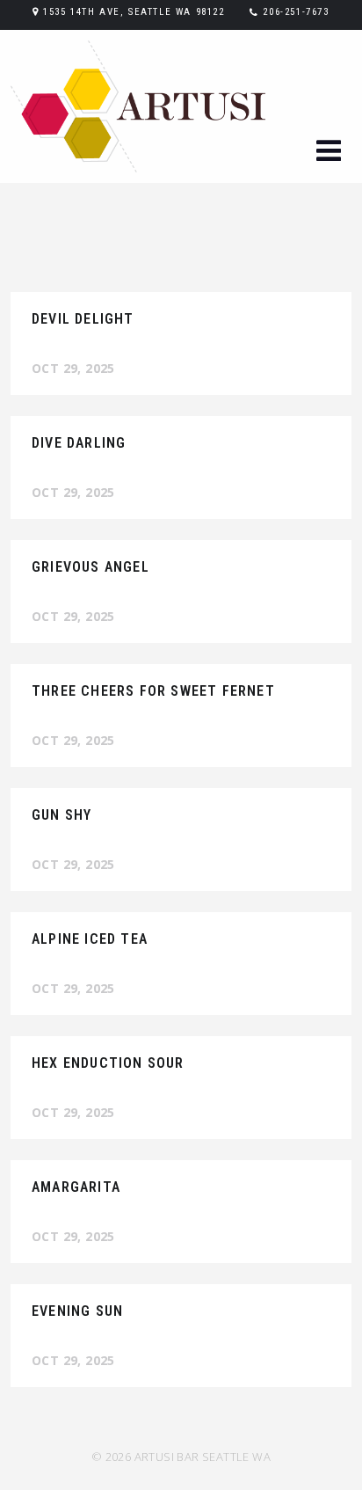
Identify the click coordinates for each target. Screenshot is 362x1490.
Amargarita (76, 1187)
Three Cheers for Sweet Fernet (153, 691)
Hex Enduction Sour (108, 1063)
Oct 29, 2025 (73, 368)
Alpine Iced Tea (90, 939)
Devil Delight (83, 318)
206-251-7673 (296, 12)
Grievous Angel (90, 567)
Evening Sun (77, 1311)
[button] (328, 152)
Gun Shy (61, 815)
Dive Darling (79, 443)
